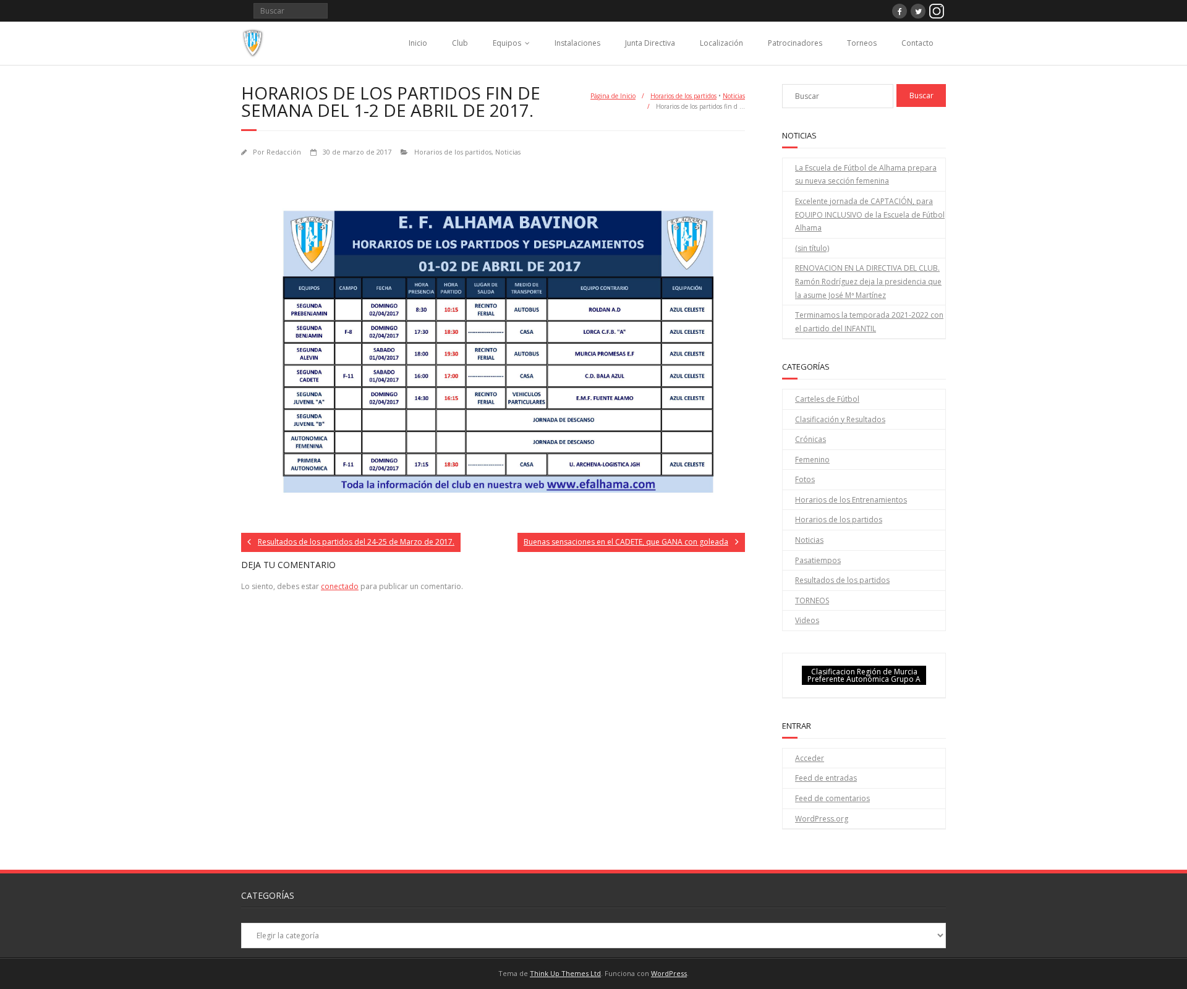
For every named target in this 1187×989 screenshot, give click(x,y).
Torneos (862, 43)
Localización (721, 43)
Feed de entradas (826, 778)
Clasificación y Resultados (840, 419)
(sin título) (812, 248)
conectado (340, 586)
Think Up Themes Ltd (565, 973)
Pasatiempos (818, 560)
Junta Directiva (650, 43)
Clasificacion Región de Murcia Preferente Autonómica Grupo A (864, 675)
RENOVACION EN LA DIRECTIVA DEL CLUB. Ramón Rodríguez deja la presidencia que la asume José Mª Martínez (868, 281)
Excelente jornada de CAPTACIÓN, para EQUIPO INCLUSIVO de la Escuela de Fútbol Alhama (870, 214)
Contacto (917, 43)
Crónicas (810, 439)
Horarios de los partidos (683, 95)
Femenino (812, 459)
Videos (807, 620)
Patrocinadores (795, 43)
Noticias (734, 95)
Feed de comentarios (832, 798)
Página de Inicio (613, 95)
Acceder (809, 758)
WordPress (669, 973)
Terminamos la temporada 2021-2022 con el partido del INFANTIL (869, 322)
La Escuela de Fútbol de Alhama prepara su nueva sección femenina (866, 175)
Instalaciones (577, 43)
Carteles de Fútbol (827, 399)
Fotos (805, 479)
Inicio (418, 43)
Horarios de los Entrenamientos (851, 499)
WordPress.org (821, 818)
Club (460, 43)
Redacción (283, 151)
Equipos (507, 43)
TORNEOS (812, 600)
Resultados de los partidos (842, 580)
